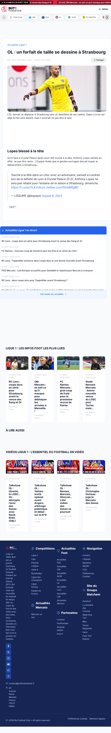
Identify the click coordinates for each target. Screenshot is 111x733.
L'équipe (86, 559)
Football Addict (60, 628)
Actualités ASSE (61, 574)
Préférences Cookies (77, 718)
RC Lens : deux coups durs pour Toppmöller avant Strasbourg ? (34, 280)
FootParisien (62, 623)
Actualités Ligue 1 (17, 44)
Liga (33, 559)
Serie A (34, 569)
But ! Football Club (21, 60)
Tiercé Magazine (87, 627)
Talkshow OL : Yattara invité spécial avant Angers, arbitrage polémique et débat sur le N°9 (40, 500)
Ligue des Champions (36, 578)
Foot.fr (60, 634)
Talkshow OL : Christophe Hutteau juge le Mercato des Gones (92, 494)
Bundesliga (36, 573)
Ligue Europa (34, 585)
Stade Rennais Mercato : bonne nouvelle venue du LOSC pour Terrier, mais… (91, 395)
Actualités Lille (61, 595)
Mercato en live (36, 615)
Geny (85, 632)
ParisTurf (87, 601)
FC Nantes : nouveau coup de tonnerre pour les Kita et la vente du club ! (39, 250)
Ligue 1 (12, 207)
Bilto (85, 621)
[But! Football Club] (11, 9)
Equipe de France (36, 592)
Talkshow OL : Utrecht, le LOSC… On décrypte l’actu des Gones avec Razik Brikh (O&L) (14, 503)
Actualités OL (61, 581)
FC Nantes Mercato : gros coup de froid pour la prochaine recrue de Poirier (66, 393)
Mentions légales (87, 564)
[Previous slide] (4, 17)
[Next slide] (107, 17)
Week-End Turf (87, 616)
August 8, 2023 (52, 195)
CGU (85, 569)
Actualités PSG (61, 561)
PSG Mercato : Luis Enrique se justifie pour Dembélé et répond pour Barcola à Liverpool (47, 270)
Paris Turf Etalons (87, 637)
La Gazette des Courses (88, 608)
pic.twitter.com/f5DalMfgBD (60, 187)
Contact (86, 555)
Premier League (35, 564)
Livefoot (61, 619)
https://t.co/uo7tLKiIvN (26, 187)
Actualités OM (61, 568)
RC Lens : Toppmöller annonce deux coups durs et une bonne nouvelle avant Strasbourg (48, 260)
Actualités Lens (61, 588)
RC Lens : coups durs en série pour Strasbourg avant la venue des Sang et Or (42, 241)
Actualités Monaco (61, 602)
